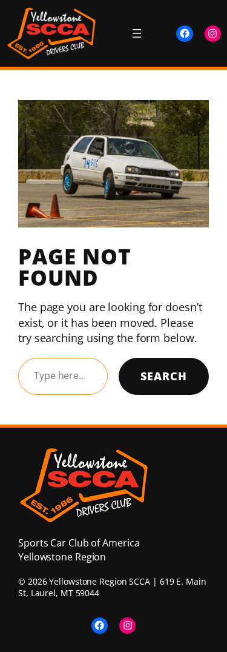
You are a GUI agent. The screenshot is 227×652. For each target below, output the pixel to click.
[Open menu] (137, 33)
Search (163, 376)
